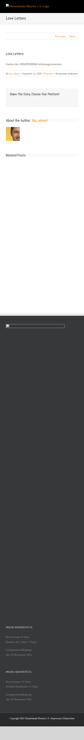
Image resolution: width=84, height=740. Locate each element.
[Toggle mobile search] (69, 6)
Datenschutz (68, 718)
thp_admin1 (14, 73)
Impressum (56, 718)
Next (72, 36)
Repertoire (48, 73)
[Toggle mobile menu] (76, 6)
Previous (60, 36)
